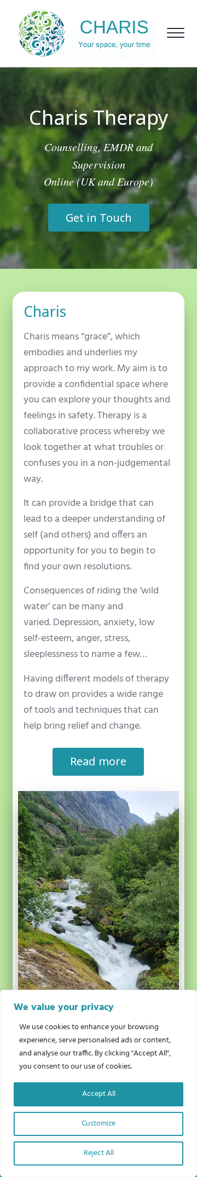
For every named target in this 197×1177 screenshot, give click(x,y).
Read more (98, 761)
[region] (98, 1083)
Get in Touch (99, 217)
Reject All (99, 1153)
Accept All (98, 1094)
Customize (98, 1123)
